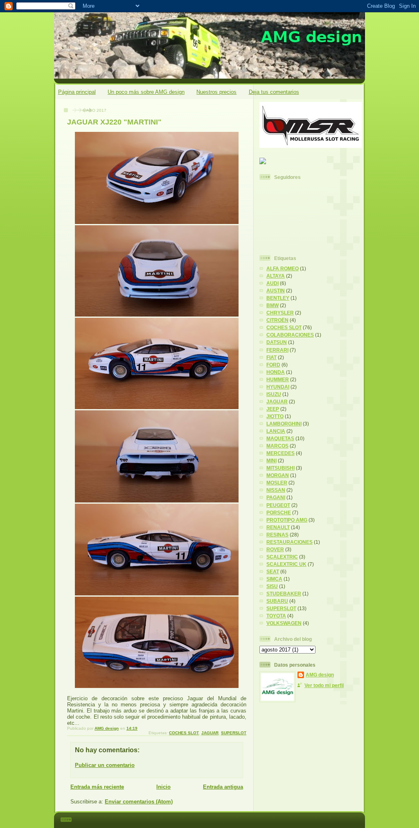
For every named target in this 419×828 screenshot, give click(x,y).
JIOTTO (275, 416)
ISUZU (273, 394)
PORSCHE (278, 512)
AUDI (272, 283)
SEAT (272, 571)
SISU (272, 586)
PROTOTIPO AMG (286, 520)
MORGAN (277, 475)
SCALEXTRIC (282, 556)
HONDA (275, 372)
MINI (271, 460)
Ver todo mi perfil (324, 685)
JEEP (272, 409)
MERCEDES (280, 453)
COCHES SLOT (184, 733)
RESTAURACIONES (289, 542)
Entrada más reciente (97, 787)
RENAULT (278, 527)
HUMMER (277, 379)
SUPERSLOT (233, 733)
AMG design (320, 674)
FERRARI (277, 350)
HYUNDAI (277, 386)
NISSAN (275, 490)
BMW (272, 305)
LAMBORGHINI (284, 423)
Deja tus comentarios (274, 92)
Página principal (77, 92)
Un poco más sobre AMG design (146, 92)
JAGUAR (210, 733)
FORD (273, 364)
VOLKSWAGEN (284, 623)
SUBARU (277, 601)
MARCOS (277, 445)
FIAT (271, 357)
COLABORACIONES (290, 334)
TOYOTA (276, 615)
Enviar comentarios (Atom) (139, 802)
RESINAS (277, 534)
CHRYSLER (280, 312)
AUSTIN (275, 290)
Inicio (163, 787)
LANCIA (275, 431)
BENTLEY (277, 298)
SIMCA (274, 578)
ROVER (275, 549)
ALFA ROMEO (282, 268)
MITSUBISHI (280, 468)
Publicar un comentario (105, 765)
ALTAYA (275, 275)
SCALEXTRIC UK (286, 564)
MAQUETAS (280, 438)
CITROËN (277, 320)
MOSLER (276, 482)
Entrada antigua (223, 787)
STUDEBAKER (283, 593)
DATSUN (276, 342)
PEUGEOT (278, 505)
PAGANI (275, 497)
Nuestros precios (216, 92)
